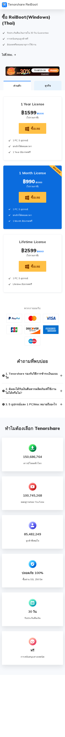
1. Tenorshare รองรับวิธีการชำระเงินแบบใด (32, 375)
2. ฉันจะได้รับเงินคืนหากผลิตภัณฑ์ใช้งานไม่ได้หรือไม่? (31, 391)
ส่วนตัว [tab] (17, 85)
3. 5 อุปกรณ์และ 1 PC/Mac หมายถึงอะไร (31, 404)
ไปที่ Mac (7, 54)
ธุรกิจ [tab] (48, 85)
